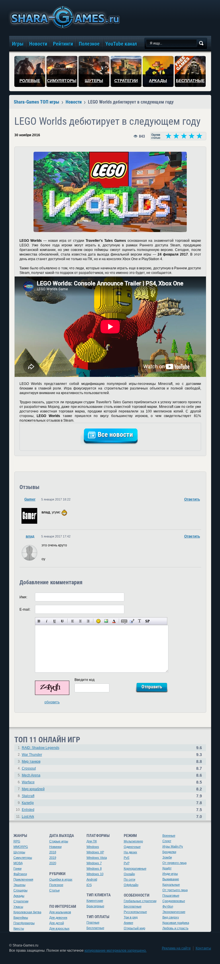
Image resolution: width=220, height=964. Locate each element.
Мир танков (31, 761)
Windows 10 (95, 874)
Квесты (18, 928)
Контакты (203, 948)
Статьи (54, 890)
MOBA (18, 863)
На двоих (130, 852)
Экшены (19, 885)
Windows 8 (94, 868)
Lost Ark (28, 817)
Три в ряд (131, 917)
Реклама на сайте (176, 948)
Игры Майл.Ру (172, 846)
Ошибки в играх (60, 879)
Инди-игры (170, 873)
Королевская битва (27, 912)
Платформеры (24, 923)
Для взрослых (59, 928)
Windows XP (95, 852)
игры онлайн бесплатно (64, 17)
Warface (28, 782)
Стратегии (20, 901)
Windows (93, 846)
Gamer (30, 499)
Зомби (167, 857)
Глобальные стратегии (140, 901)
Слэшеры (20, 890)
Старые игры (58, 841)
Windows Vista (97, 857)
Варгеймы (20, 917)
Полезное (56, 885)
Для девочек (58, 917)
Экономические (173, 912)
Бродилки (169, 852)
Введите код (84, 680)
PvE (126, 857)
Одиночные (132, 846)
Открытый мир (134, 928)
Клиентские (95, 900)
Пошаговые (170, 895)
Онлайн (129, 874)
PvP (126, 863)
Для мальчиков (60, 912)
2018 (52, 852)
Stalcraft (28, 796)
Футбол (167, 906)
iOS (89, 885)
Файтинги (20, 874)
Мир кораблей (33, 789)
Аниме (128, 922)
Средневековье (173, 901)
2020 (52, 863)
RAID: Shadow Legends (40, 748)
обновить (52, 702)
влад (30, 536)
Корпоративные (135, 868)
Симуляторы (22, 857)
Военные (168, 835)
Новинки (55, 846)
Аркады (18, 895)
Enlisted (28, 810)
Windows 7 (94, 863)
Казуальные (171, 884)
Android (92, 879)
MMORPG (20, 846)
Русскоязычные (135, 912)
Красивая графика (175, 922)
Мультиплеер (133, 841)
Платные (93, 922)
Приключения (23, 879)
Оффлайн (131, 885)
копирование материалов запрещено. (116, 951)
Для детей (56, 923)
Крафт (167, 868)
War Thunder (32, 755)
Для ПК (92, 841)
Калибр (28, 803)
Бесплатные (95, 928)
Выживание (170, 879)
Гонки (17, 868)
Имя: (23, 597)
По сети (129, 879)
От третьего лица (175, 890)
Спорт (166, 841)
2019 (52, 857)
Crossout (29, 768)
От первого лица (174, 862)
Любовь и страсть (175, 928)
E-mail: (24, 609)
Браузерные (95, 906)
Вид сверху (170, 917)
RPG (16, 841)
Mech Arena (31, 775)
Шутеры (19, 852)
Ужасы (18, 906)
